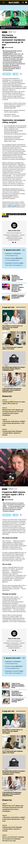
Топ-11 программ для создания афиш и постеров (12, 348)
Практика (6, 345)
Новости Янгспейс (9, 47)
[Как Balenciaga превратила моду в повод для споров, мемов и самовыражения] (14, 358)
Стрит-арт (23, 214)
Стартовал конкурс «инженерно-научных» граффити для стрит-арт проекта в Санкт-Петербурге (18, 288)
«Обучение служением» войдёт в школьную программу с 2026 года (13, 423)
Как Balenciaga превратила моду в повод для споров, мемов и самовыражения (13, 368)
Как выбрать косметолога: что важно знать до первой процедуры (12, 327)
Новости (4, 32)
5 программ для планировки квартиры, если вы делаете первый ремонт (11, 390)
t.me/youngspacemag (11, 255)
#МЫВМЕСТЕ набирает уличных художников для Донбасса (18, 296)
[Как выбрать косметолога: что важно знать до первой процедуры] (14, 317)
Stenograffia (9, 214)
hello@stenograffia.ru (14, 205)
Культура (5, 279)
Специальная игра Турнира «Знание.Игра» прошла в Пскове (12, 433)
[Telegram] (26, 2)
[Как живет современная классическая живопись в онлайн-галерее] (6, 278)
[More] (20, 74)
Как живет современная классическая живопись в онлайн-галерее (17, 278)
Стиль (6, 323)
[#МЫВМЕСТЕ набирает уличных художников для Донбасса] (6, 297)
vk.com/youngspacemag (12, 260)
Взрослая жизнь (8, 386)
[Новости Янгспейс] (3, 48)
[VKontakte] (15, 242)
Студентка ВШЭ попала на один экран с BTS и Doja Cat (13, 402)
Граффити (16, 214)
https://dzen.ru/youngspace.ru (14, 232)
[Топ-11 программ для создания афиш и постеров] (14, 338)
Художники (5, 216)
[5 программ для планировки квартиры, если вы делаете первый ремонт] (14, 379)
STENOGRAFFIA (12, 207)
